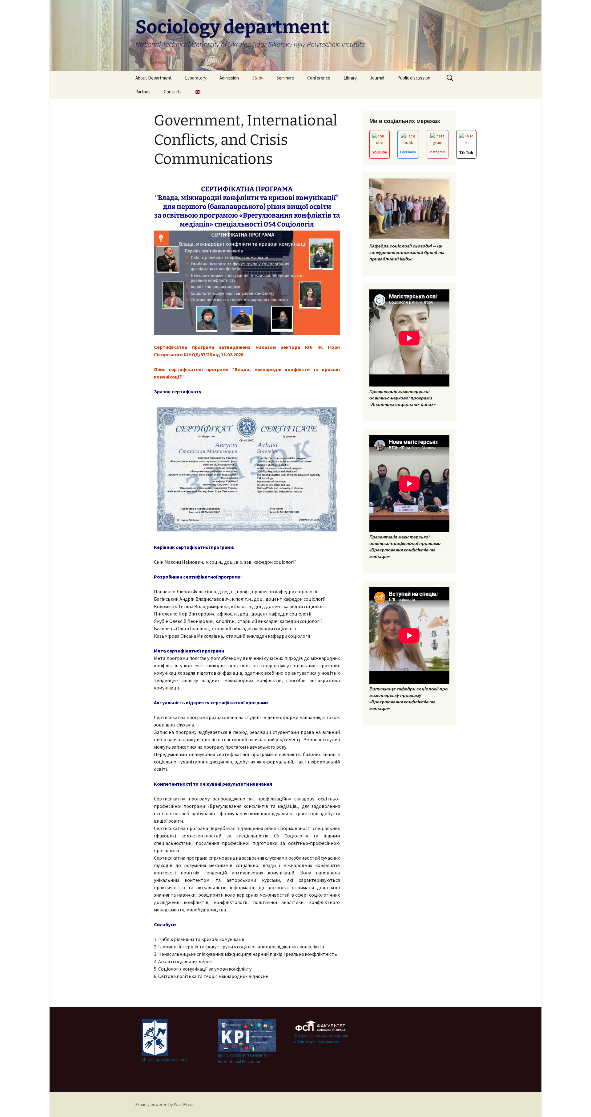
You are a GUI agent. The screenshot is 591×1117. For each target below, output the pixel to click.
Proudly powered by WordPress (165, 1104)
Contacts (173, 92)
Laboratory (195, 78)
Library (350, 78)
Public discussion (413, 78)
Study (257, 78)
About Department (153, 78)
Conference (318, 78)
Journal (377, 78)
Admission (229, 78)
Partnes (143, 92)
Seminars (285, 78)
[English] (198, 92)
